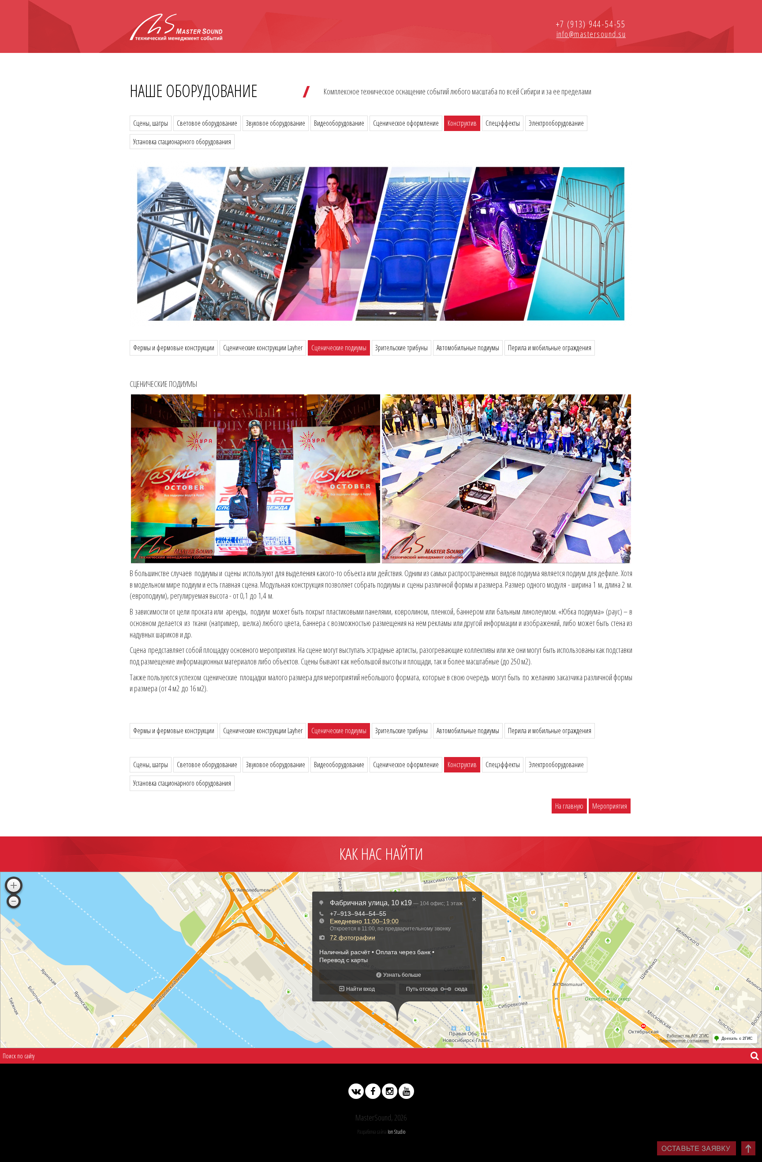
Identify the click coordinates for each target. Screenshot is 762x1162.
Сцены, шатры (150, 123)
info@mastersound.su (591, 34)
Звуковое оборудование (275, 123)
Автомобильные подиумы (468, 347)
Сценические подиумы (338, 347)
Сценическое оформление (406, 123)
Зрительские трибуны (401, 347)
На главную (569, 806)
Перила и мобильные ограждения (549, 347)
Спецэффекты (503, 123)
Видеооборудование (339, 123)
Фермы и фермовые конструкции (173, 347)
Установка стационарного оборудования (182, 141)
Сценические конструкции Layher (263, 347)
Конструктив (462, 123)
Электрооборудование (556, 123)
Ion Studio (396, 1131)
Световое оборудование (207, 123)
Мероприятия (609, 806)
